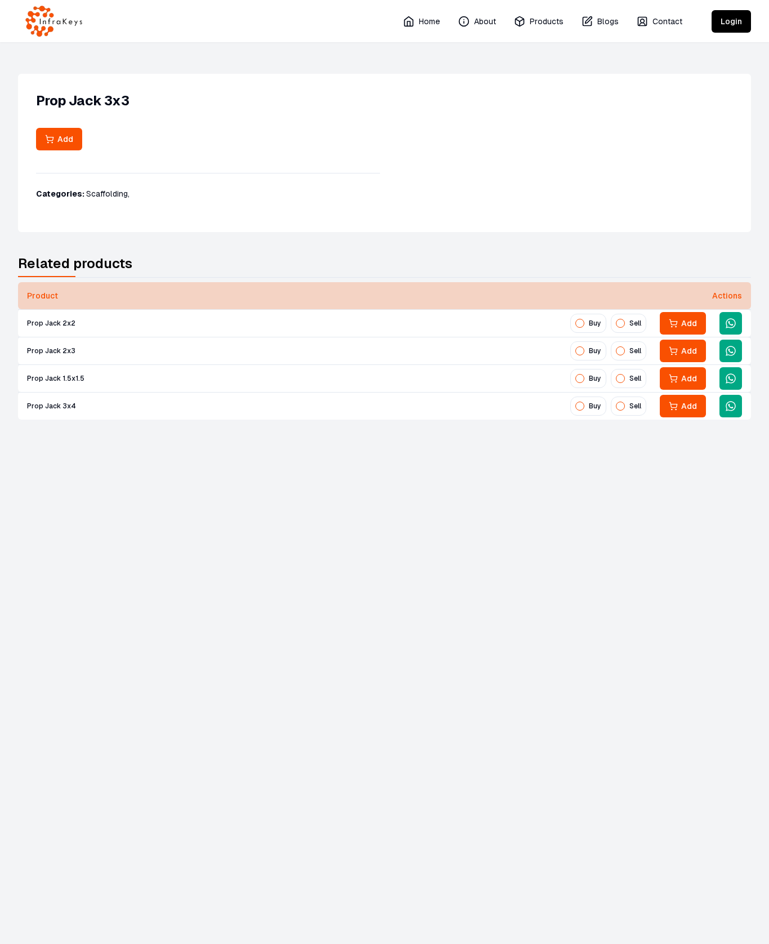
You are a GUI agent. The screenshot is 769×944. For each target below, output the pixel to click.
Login (731, 21)
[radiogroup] (608, 323)
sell (635, 323)
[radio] (579, 323)
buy (595, 323)
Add (63, 139)
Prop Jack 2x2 (51, 323)
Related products (75, 263)
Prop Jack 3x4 (51, 406)
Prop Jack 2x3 (51, 351)
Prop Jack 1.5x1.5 (55, 378)
